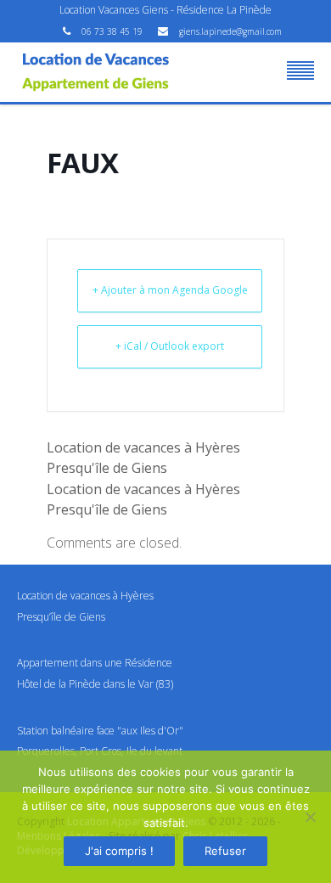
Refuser (225, 851)
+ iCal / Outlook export (169, 346)
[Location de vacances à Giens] (95, 72)
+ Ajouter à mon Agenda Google (170, 290)
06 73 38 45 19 (113, 31)
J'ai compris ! (119, 851)
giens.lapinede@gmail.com (230, 31)
